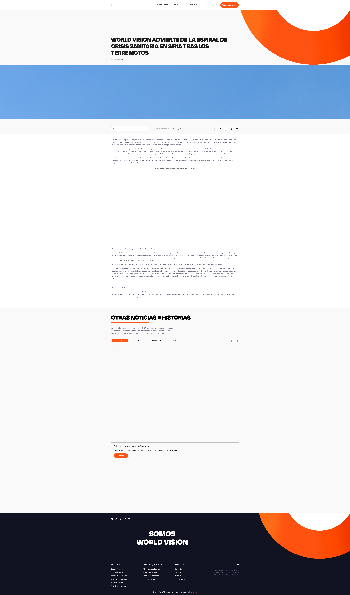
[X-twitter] (116, 519)
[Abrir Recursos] (198, 5)
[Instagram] (120, 519)
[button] (232, 341)
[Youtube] (129, 519)
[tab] (120, 340)
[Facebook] (112, 519)
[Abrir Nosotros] (180, 5)
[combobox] (129, 128)
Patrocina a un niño (228, 5)
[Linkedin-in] (125, 519)
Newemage (193, 592)
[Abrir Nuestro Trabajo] (169, 5)
